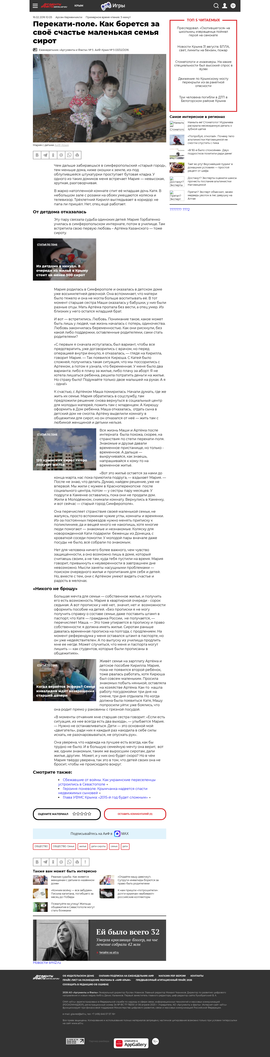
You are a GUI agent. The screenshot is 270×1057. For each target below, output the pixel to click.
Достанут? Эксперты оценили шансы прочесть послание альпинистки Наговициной (212, 181)
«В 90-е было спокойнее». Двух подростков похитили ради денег (210, 152)
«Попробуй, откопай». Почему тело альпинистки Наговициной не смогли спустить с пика (211, 140)
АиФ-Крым (62, 145)
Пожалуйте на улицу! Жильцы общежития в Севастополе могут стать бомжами (73, 907)
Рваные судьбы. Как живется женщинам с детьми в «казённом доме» (72, 880)
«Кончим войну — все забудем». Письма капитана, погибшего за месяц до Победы (72, 894)
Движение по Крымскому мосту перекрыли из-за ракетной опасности (203, 82)
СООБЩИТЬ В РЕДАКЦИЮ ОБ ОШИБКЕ (86, 984)
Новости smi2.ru (47, 963)
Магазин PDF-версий (172, 976)
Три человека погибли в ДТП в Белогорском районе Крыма (203, 99)
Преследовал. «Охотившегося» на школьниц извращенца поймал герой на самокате (203, 31)
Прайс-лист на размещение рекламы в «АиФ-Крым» (97, 980)
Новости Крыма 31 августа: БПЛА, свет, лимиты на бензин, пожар (203, 48)
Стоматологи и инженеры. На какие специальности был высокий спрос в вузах (203, 65)
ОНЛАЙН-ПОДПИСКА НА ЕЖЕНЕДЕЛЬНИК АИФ (126, 976)
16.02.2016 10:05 (42, 17)
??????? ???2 (180, 210)
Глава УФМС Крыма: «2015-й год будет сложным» (105, 797)
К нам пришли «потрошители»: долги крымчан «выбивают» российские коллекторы (138, 894)
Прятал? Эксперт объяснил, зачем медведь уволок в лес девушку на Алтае (210, 195)
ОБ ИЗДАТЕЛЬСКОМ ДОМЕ (78, 976)
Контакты (196, 976)
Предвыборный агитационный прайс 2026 (164, 980)
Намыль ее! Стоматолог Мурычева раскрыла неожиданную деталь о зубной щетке (210, 126)
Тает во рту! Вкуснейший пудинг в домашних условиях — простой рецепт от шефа (210, 167)
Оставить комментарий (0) (135, 814)
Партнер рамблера (99, 1041)
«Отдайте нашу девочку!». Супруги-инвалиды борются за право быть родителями (138, 880)
